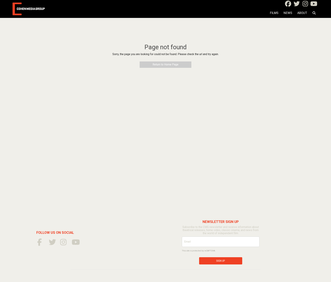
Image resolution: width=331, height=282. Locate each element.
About (302, 13)
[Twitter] (296, 5)
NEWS (288, 13)
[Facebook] (288, 5)
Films (274, 13)
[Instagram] (305, 5)
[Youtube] (314, 5)
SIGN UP (220, 260)
